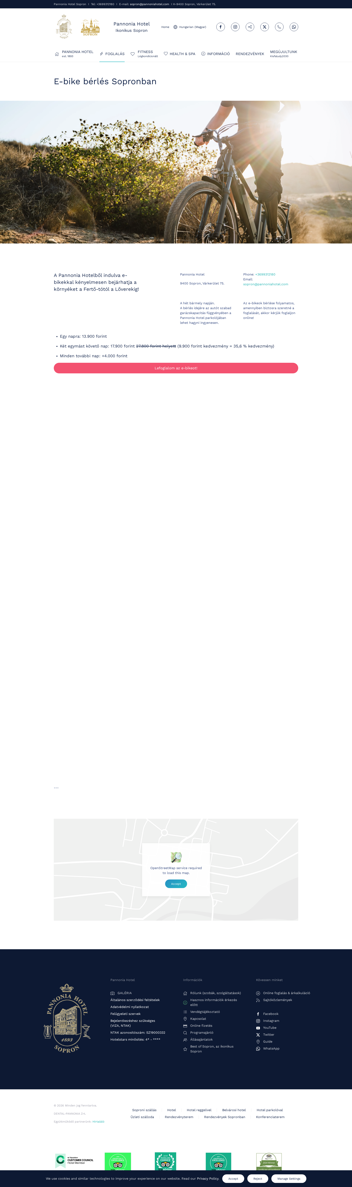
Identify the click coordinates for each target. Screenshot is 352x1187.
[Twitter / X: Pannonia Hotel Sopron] (264, 27)
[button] (283, 53)
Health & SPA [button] (182, 54)
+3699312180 (265, 274)
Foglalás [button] (115, 54)
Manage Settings (288, 1178)
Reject (257, 1178)
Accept (176, 883)
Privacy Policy (207, 1178)
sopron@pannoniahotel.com (149, 4)
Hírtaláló (98, 1121)
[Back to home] (64, 26)
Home (165, 27)
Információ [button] (218, 54)
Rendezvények (250, 54)
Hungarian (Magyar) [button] (192, 27)
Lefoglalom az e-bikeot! (176, 368)
